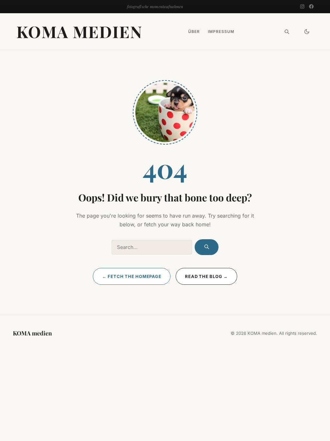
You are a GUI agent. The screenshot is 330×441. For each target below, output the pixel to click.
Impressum (221, 31)
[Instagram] (302, 6)
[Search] (287, 31)
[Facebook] (311, 6)
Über (194, 31)
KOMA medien (79, 31)
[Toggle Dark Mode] (307, 31)
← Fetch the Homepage (131, 276)
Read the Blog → (206, 276)
